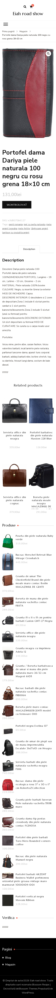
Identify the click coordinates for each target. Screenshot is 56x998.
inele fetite (24, 228)
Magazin (10, 964)
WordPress (28, 992)
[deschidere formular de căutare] (25, 6)
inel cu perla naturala (34, 224)
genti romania (16, 224)
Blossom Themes (28, 988)
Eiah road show (28, 13)
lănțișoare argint (39, 228)
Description (29, 249)
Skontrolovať (17, 204)
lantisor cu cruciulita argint (15, 232)
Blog (8, 957)
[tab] (29, 249)
